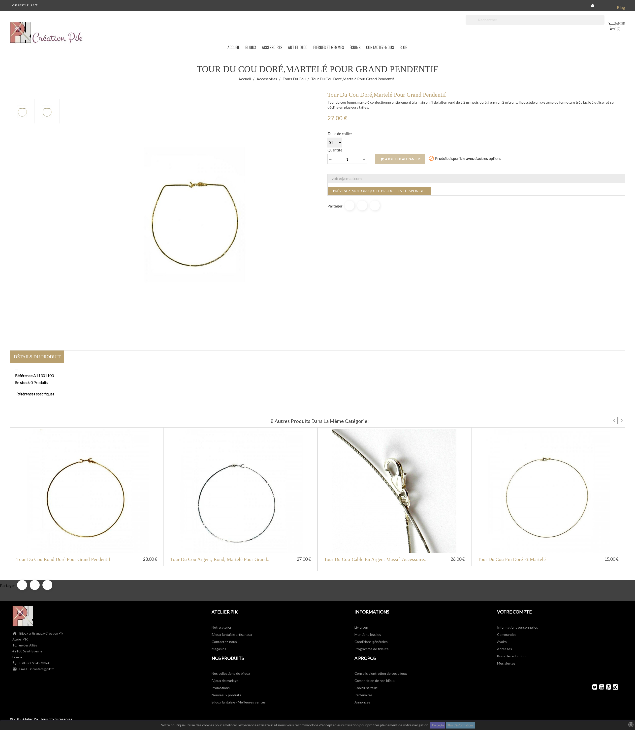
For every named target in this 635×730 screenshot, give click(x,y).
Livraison (361, 627)
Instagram (613, 687)
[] (602, 23)
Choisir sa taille (366, 688)
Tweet (362, 205)
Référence (23, 375)
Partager (349, 205)
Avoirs (502, 642)
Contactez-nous (224, 642)
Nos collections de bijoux (231, 673)
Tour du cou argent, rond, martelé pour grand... (220, 559)
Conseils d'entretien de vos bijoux (380, 673)
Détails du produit (37, 356)
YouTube (599, 687)
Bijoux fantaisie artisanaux (232, 634)
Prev (614, 420)
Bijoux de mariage (225, 680)
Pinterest (375, 205)
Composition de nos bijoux (374, 680)
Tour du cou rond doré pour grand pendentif (63, 559)
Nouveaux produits (226, 695)
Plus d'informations (460, 725)
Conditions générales (371, 642)
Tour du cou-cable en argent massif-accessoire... (376, 559)
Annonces (362, 702)
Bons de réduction (511, 656)
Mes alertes (506, 663)
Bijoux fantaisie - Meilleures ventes (239, 702)
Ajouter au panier (400, 159)
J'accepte (438, 725)
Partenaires (363, 695)
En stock (22, 382)
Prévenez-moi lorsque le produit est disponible (379, 191)
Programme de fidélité (371, 649)
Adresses (504, 649)
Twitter (592, 687)
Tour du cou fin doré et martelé (512, 559)
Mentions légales (367, 634)
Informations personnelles (517, 627)
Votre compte (514, 611)
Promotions (221, 688)
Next (621, 420)
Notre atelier (221, 627)
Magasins (219, 649)
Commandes (506, 634)
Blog (621, 7)
